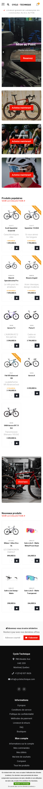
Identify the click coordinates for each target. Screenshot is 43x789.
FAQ (21, 727)
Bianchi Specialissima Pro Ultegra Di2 (11, 280)
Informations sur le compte (21, 743)
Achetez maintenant (21, 108)
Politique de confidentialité (22, 714)
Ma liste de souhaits (21, 757)
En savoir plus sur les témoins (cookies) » (21, 786)
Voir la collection (13, 201)
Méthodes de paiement (21, 718)
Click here (23, 482)
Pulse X (32, 328)
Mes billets (21, 752)
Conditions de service (21, 710)
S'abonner (33, 637)
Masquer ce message (22, 783)
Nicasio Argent (31, 278)
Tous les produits (21, 765)
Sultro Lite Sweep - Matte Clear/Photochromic (11, 593)
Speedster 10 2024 (32, 228)
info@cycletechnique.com (23, 679)
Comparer (21, 761)
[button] (3, 52)
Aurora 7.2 (11, 328)
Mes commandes (22, 748)
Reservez (28, 58)
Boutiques (21, 731)
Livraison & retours (21, 723)
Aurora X (31, 375)
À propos (21, 705)
